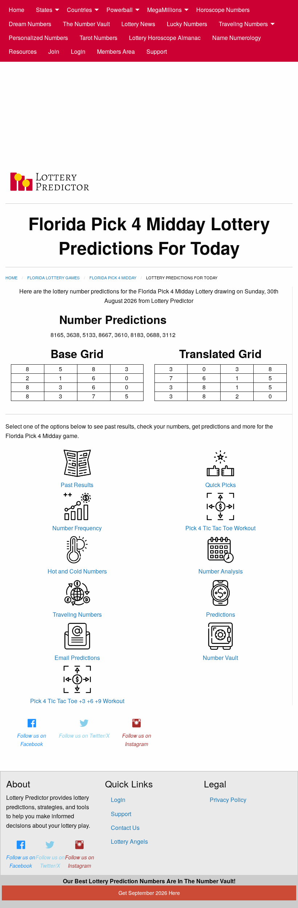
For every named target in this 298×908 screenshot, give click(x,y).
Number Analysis (220, 571)
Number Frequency (77, 528)
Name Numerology (236, 37)
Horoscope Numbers (223, 9)
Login (78, 51)
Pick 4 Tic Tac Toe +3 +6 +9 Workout (77, 701)
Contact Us (125, 827)
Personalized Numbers (38, 37)
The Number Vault (86, 24)
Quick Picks (220, 485)
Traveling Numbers (243, 24)
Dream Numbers (30, 24)
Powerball (119, 9)
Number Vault (220, 657)
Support (156, 51)
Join (53, 51)
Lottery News (138, 24)
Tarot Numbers (98, 37)
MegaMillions (164, 9)
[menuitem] (16, 10)
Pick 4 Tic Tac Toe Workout (220, 528)
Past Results (77, 485)
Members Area (116, 51)
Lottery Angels (129, 841)
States (44, 9)
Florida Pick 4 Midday (112, 277)
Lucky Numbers (187, 24)
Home (16, 9)
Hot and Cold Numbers (77, 571)
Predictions (220, 614)
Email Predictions (77, 657)
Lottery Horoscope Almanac (165, 37)
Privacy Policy (228, 799)
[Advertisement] (149, 116)
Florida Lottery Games (53, 277)
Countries (79, 9)
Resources (23, 51)
